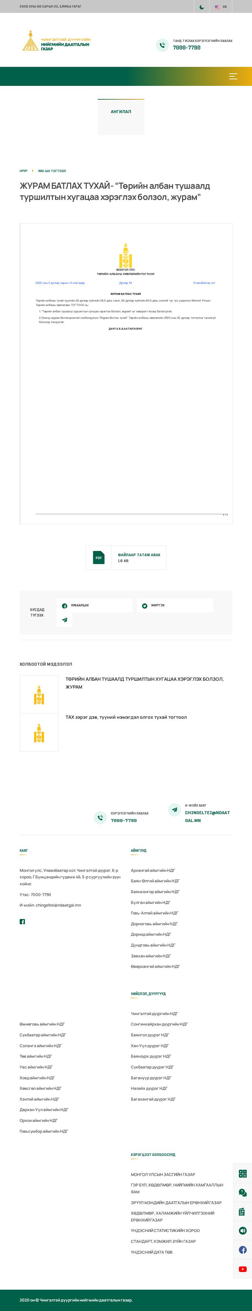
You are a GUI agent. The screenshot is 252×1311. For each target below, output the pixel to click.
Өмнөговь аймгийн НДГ (42, 1024)
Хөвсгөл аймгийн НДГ (40, 1088)
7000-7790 (186, 48)
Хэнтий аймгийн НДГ (39, 1099)
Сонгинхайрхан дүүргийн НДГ (159, 1024)
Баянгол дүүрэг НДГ (150, 1035)
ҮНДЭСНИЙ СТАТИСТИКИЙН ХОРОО (165, 1230)
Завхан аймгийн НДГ (151, 956)
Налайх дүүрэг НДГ (149, 1088)
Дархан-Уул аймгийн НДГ (44, 1109)
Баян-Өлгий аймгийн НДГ (155, 881)
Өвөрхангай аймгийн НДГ (155, 966)
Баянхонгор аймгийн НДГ (155, 891)
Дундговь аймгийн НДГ (153, 945)
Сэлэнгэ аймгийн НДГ (41, 1045)
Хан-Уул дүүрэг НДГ (150, 1045)
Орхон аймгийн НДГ (38, 1120)
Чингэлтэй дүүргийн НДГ (154, 1013)
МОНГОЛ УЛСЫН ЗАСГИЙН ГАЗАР (163, 1174)
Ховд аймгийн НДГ (37, 1078)
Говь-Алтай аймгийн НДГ (154, 913)
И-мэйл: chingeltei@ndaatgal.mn (50, 905)
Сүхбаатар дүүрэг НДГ (152, 1067)
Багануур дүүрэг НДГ (151, 1078)
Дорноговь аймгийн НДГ (154, 924)
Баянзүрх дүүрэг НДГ (151, 1056)
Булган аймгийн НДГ (150, 902)
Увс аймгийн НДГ (36, 1067)
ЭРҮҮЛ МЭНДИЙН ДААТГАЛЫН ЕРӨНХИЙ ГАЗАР (176, 1202)
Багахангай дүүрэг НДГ (153, 1099)
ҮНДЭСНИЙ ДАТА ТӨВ (152, 1252)
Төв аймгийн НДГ (36, 1056)
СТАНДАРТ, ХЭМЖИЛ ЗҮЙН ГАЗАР (163, 1241)
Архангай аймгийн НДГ (153, 870)
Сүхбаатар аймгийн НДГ (43, 1035)
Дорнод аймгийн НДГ (151, 934)
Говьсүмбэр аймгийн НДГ (44, 1131)
